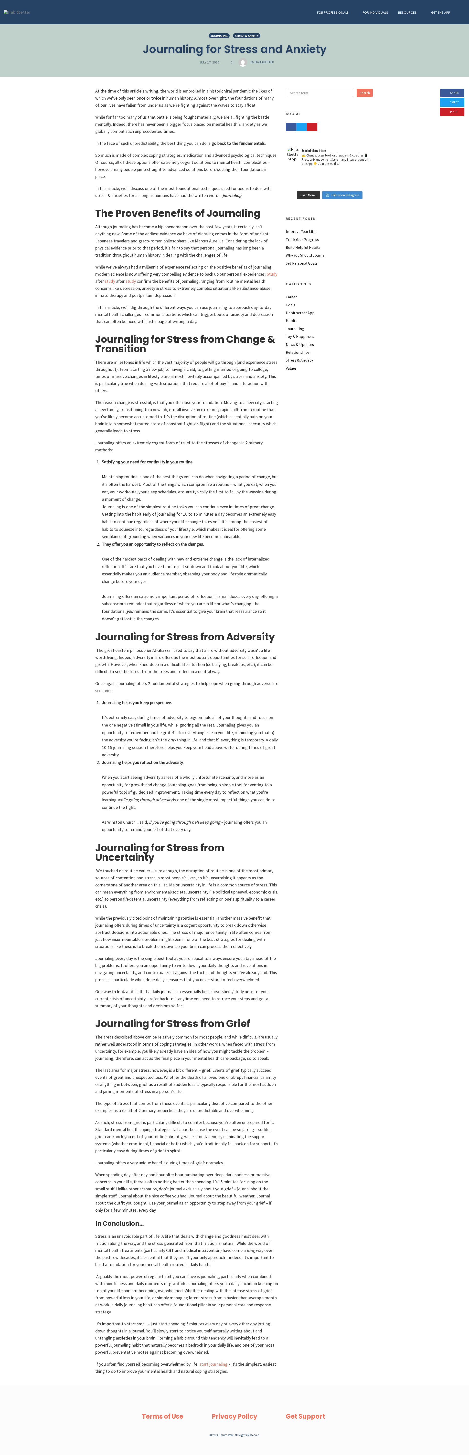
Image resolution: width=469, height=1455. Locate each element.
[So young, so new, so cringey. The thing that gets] (301, 179)
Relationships (297, 352)
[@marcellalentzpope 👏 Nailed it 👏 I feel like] (358, 179)
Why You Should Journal (306, 255)
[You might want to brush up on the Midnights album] (301, 173)
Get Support (305, 1416)
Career (291, 296)
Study (271, 274)
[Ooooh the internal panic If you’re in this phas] (358, 173)
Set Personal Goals (302, 263)
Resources (407, 12)
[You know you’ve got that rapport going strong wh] (330, 185)
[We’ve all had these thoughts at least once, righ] (301, 185)
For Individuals (375, 12)
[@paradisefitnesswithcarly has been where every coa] (358, 185)
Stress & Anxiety (246, 36)
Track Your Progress (302, 239)
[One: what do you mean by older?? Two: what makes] (330, 173)
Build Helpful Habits (303, 247)
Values (291, 368)
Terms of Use (162, 1416)
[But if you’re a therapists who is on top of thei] (330, 179)
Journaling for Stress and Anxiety (235, 49)
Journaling (219, 36)
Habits (291, 320)
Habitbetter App (300, 312)
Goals (290, 304)
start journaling (212, 1364)
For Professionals (333, 12)
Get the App (440, 12)
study (109, 281)
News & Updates (300, 344)
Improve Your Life (300, 231)
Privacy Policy (234, 1416)
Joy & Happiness (300, 336)
